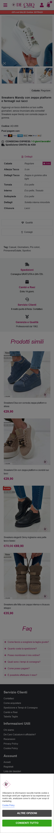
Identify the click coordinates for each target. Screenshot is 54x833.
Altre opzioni (27, 813)
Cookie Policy (8, 805)
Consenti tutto (27, 823)
